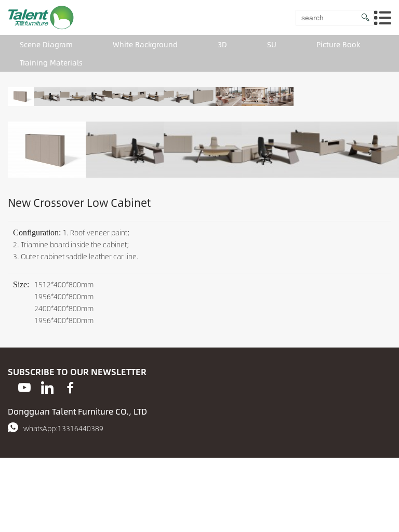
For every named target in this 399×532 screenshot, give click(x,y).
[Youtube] (24, 388)
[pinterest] (47, 388)
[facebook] (70, 388)
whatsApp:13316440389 (63, 428)
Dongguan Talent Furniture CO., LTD (77, 411)
